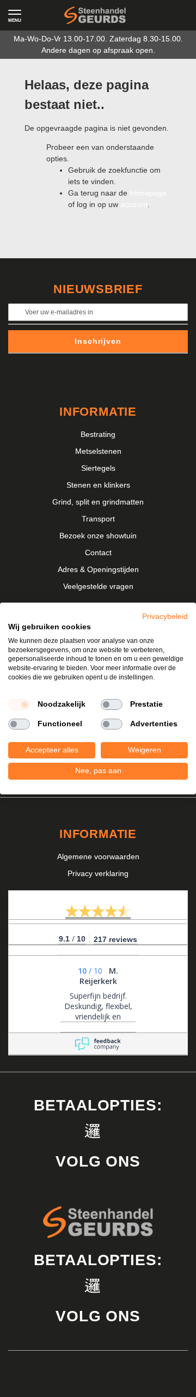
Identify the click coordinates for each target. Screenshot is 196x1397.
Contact (98, 552)
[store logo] (95, 16)
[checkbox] (19, 704)
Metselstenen (98, 451)
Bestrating (98, 434)
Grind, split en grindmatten (98, 501)
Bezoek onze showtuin (98, 535)
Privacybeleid (165, 616)
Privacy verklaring (98, 873)
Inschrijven (98, 341)
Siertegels (98, 468)
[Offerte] (155, 15)
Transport (98, 518)
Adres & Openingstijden (98, 569)
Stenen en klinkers (98, 485)
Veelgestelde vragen (98, 586)
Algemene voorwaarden (98, 856)
